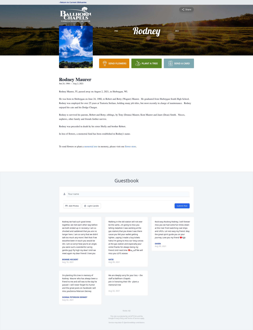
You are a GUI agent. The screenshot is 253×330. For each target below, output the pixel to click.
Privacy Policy (119, 318)
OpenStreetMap (129, 322)
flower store (130, 146)
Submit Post (182, 206)
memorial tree (91, 146)
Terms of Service (134, 318)
